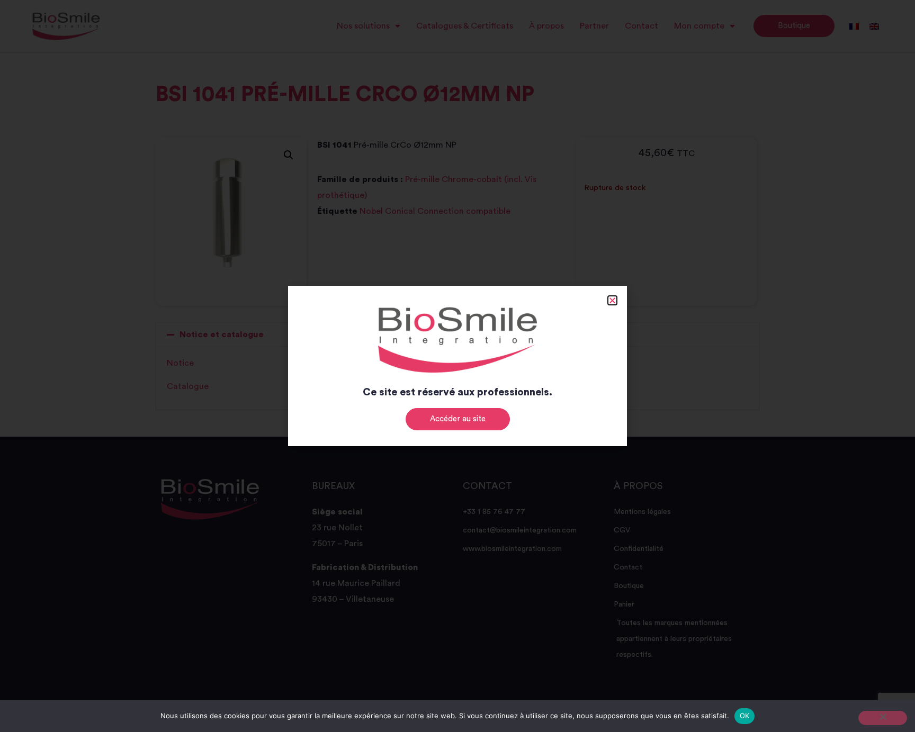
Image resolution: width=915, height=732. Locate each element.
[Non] (882, 718)
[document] (457, 366)
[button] (612, 300)
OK (745, 715)
